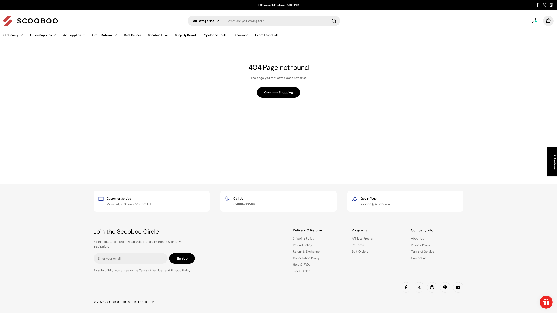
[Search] (334, 20)
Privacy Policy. (181, 270)
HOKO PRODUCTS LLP (138, 302)
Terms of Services (151, 270)
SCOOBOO (113, 302)
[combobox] (264, 21)
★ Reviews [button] (555, 162)
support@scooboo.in (375, 204)
